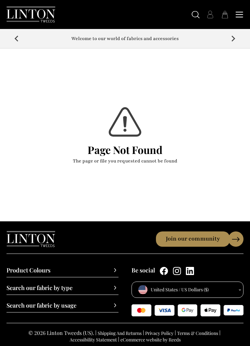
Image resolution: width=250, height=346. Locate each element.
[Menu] (239, 14)
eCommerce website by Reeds (150, 340)
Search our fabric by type (40, 288)
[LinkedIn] (190, 271)
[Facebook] (164, 271)
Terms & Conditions (197, 333)
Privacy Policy (159, 333)
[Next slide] (233, 39)
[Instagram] (177, 271)
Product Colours (28, 270)
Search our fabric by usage (41, 305)
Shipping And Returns (120, 333)
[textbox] (187, 290)
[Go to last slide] (17, 39)
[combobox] (187, 290)
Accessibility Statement (93, 340)
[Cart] (225, 14)
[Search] (195, 14)
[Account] (210, 14)
